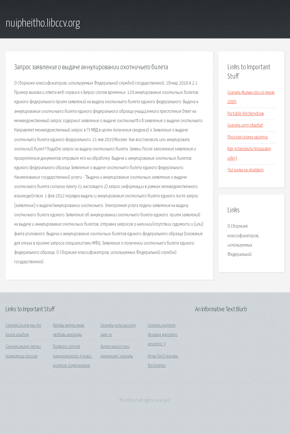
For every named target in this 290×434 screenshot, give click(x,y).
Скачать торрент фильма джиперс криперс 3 (163, 335)
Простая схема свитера (247, 137)
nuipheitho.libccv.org (43, 23)
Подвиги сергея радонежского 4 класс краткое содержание (72, 356)
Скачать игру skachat (245, 125)
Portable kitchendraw (245, 113)
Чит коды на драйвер (245, 170)
